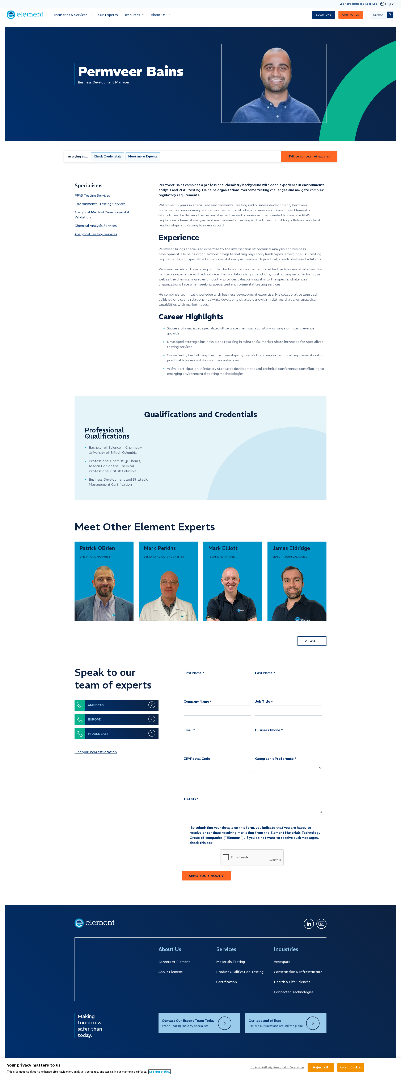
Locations (323, 14)
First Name (193, 673)
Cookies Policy (159, 1071)
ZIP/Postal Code (197, 758)
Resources (132, 15)
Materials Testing (230, 962)
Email (188, 730)
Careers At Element (174, 962)
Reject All (320, 1067)
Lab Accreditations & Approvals (358, 3)
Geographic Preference (274, 758)
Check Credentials (107, 156)
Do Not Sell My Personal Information (277, 1067)
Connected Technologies (293, 992)
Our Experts (108, 15)
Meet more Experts (142, 156)
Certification (226, 982)
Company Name (196, 701)
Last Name (264, 673)
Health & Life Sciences (292, 982)
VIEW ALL (312, 641)
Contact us (350, 14)
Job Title (262, 701)
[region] (200, 1067)
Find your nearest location (96, 752)
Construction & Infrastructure (298, 972)
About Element (171, 972)
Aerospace (282, 962)
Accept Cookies (351, 1067)
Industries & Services (70, 15)
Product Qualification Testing (239, 972)
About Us (158, 15)
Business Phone (267, 730)
